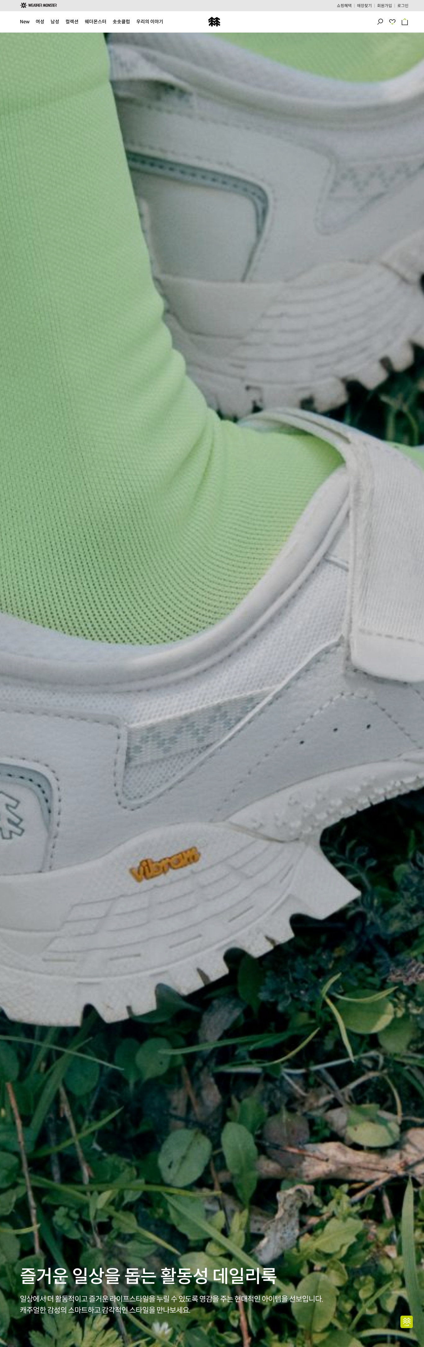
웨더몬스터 (95, 22)
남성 (55, 22)
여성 (40, 22)
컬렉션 (72, 22)
